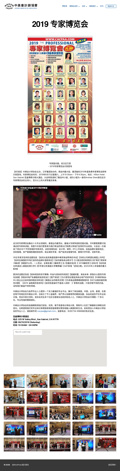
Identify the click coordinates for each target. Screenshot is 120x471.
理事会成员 (73, 6)
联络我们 (92, 6)
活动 (83, 6)
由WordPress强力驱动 (20, 465)
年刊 (101, 6)
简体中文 (111, 6)
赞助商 (64, 6)
